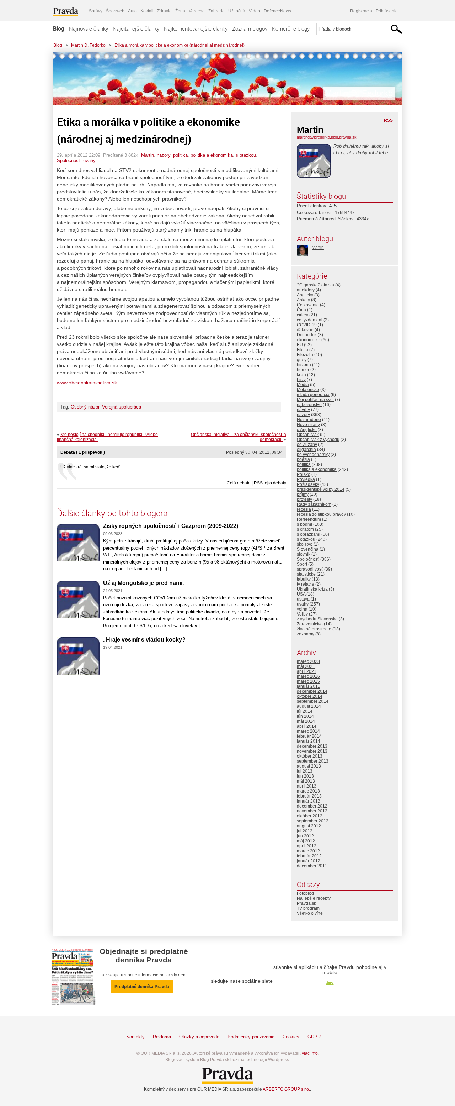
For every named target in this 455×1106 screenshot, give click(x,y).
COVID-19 (307, 324)
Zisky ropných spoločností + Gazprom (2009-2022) (170, 526)
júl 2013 (304, 771)
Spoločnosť (68, 160)
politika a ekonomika (212, 155)
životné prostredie (314, 629)
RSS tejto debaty (270, 483)
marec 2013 (308, 791)
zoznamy (305, 634)
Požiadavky (308, 484)
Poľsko (303, 474)
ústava (303, 599)
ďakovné (305, 329)
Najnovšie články (88, 28)
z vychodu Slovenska (317, 619)
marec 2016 (308, 676)
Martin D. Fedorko (88, 45)
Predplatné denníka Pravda (141, 986)
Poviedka (306, 479)
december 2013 (312, 746)
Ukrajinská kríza (312, 589)
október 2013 (309, 756)
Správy (95, 11)
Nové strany (308, 424)
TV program (308, 908)
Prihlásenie (387, 11)
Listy (301, 379)
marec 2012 (308, 850)
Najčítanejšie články (136, 28)
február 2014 (309, 736)
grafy (301, 359)
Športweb (115, 11)
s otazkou (246, 155)
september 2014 (312, 701)
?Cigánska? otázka (315, 284)
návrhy (303, 409)
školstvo (304, 544)
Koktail (147, 11)
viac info (310, 1053)
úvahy (89, 160)
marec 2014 (308, 731)
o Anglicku (307, 429)
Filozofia (305, 354)
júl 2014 (304, 711)
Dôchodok (307, 334)
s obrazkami (308, 534)
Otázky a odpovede (199, 1036)
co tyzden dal (309, 319)
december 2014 (312, 691)
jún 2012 (305, 836)
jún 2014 (305, 716)
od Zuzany (307, 444)
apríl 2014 (306, 726)
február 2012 (309, 855)
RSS (388, 120)
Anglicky (305, 294)
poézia (303, 459)
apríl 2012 (306, 845)
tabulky (304, 579)
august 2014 (309, 706)
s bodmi (304, 524)
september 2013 (312, 761)
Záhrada (216, 11)
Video (254, 11)
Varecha (197, 11)
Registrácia (361, 11)
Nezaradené (309, 419)
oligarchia (306, 449)
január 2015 (308, 686)
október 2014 (309, 696)
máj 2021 (306, 666)
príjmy (303, 494)
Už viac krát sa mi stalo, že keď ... (92, 466)
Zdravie (164, 11)
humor (303, 369)
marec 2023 (308, 661)
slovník (303, 554)
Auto (132, 11)
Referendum (309, 519)
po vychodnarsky (313, 454)
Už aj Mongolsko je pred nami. (143, 583)
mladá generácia (313, 394)
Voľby (302, 614)
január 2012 (308, 860)
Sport (302, 564)
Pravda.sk (306, 903)
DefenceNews (277, 11)
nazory (163, 155)
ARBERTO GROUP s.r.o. (286, 1089)
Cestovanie (308, 304)
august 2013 (309, 766)
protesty (304, 499)
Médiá (303, 384)
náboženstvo (309, 404)
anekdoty (306, 289)
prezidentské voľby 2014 (320, 489)
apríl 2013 (306, 786)
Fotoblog (305, 893)
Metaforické (308, 389)
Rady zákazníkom (314, 504)
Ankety (303, 299)
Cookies (291, 1036)
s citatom (305, 529)
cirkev (302, 314)
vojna (302, 609)
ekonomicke (308, 339)
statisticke (306, 574)
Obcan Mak (308, 434)
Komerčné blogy (291, 28)
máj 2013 (306, 781)
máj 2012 (306, 840)
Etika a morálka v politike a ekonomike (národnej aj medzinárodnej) (179, 45)
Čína (301, 309)
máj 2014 (306, 721)
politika (180, 155)
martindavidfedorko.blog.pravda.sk (327, 137)
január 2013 (308, 801)
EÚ (300, 344)
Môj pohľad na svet (315, 399)
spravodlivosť (310, 569)
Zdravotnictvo (310, 624)
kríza (301, 374)
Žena (180, 11)
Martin (147, 155)
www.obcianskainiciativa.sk (87, 382)
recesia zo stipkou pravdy (321, 514)
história (304, 364)
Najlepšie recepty (314, 898)
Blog (58, 28)
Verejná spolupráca (121, 407)
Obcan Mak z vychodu (318, 439)
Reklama (162, 1036)
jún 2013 (305, 776)
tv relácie (305, 584)
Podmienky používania (251, 1036)
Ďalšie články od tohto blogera (112, 513)
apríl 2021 (306, 671)
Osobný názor (85, 407)
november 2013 (312, 751)
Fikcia (302, 349)
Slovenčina (307, 549)
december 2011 (312, 865)
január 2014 (308, 741)
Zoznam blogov (249, 28)
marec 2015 (308, 681)
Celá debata (239, 483)
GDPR (314, 1036)
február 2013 (309, 796)
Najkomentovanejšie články (196, 28)
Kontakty (135, 1036)
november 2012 (312, 811)
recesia (304, 509)
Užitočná (236, 11)
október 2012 (309, 816)
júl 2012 (304, 831)
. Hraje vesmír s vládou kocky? (144, 640)
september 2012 (312, 821)
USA (301, 594)
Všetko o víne (310, 913)
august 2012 (309, 826)
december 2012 (312, 806)
